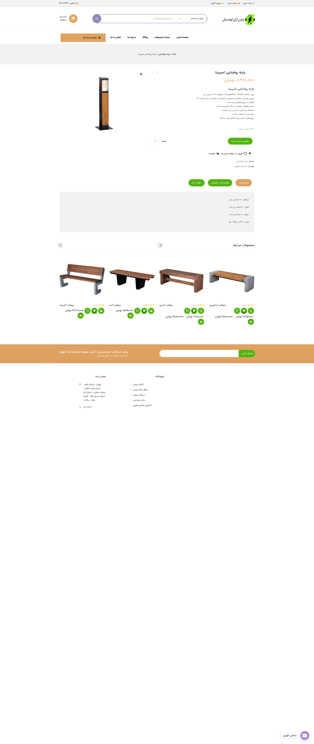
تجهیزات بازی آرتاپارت (156, 72)
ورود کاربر (215, 3)
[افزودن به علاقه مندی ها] (94, 311)
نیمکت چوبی (139, 394)
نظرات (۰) (196, 182)
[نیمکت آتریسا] (82, 278)
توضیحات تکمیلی (220, 182)
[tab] (244, 183)
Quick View (81, 315)
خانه (174, 54)
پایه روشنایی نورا (152, 72)
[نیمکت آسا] (132, 278)
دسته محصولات (162, 37)
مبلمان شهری (240, 166)
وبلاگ (145, 37)
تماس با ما (116, 37)
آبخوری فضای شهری (142, 405)
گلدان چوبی (138, 384)
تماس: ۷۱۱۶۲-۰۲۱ (67, 3)
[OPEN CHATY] (304, 735)
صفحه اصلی (182, 37)
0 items (64, 20)
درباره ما (132, 37)
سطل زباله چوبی (140, 389)
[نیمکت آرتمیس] (231, 278)
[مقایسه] (87, 311)
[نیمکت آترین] (181, 278)
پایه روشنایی (164, 54)
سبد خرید (247, 3)
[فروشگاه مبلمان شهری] (238, 19)
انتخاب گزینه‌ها (201, 311)
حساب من (233, 3)
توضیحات (244, 182)
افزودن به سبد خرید (240, 141)
